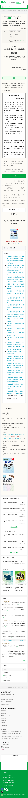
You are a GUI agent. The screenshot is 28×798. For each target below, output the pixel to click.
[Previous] (2, 582)
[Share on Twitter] (2, 792)
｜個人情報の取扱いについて (8, 777)
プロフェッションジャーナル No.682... (9, 738)
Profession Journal (11, 10)
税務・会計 (20, 10)
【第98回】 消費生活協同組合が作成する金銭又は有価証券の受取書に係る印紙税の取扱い (15, 365)
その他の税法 (4, 725)
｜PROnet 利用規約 (6, 775)
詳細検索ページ (7, 673)
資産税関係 (3, 718)
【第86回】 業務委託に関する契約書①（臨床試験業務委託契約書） (15, 300)
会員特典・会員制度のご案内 (7, 694)
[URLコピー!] (2, 796)
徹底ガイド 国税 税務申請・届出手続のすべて (14, 438)
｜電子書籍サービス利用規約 (8, 782)
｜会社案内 (4, 772)
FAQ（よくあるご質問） (6, 702)
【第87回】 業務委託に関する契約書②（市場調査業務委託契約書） (15, 307)
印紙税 (16, 34)
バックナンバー (7, 675)
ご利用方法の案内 (6, 692)
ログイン (14, 176)
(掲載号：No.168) (16, 16)
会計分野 (3, 723)
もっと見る (14, 526)
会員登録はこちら (14, 210)
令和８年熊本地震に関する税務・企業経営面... (11, 736)
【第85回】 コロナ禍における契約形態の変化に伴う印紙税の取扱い (15, 293)
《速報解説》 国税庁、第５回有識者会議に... (11, 734)
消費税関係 (3, 720)
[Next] (26, 582)
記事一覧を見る (14, 552)
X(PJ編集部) (6, 747)
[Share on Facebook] (2, 789)
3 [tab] (23, 569)
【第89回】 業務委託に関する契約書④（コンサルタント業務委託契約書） (15, 319)
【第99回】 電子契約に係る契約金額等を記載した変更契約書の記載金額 (15, 372)
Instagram (5, 749)
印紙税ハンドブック (20, 587)
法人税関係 (3, 713)
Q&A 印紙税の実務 (7, 587)
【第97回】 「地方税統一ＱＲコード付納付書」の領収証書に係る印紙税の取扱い (15, 358)
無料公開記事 (7, 680)
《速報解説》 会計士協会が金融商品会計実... (11, 731)
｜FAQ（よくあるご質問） (8, 785)
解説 (11, 34)
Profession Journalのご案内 (7, 697)
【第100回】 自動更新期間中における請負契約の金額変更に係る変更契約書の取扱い (15, 379)
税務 (27, 10)
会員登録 (13, 2)
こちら (17, 243)
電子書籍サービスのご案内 (7, 699)
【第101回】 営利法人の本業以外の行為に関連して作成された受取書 (15, 386)
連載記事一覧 (7, 678)
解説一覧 (12, 37)
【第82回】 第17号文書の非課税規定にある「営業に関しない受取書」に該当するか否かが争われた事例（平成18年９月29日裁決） (15, 270)
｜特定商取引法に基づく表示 (8, 780)
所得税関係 (3, 711)
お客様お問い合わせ (5, 704)
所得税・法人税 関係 (6, 715)
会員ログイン (18, 2)
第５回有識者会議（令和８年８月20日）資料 (14, 640)
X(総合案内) (6, 744)
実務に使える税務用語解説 (8, 708)
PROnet (3, 10)
